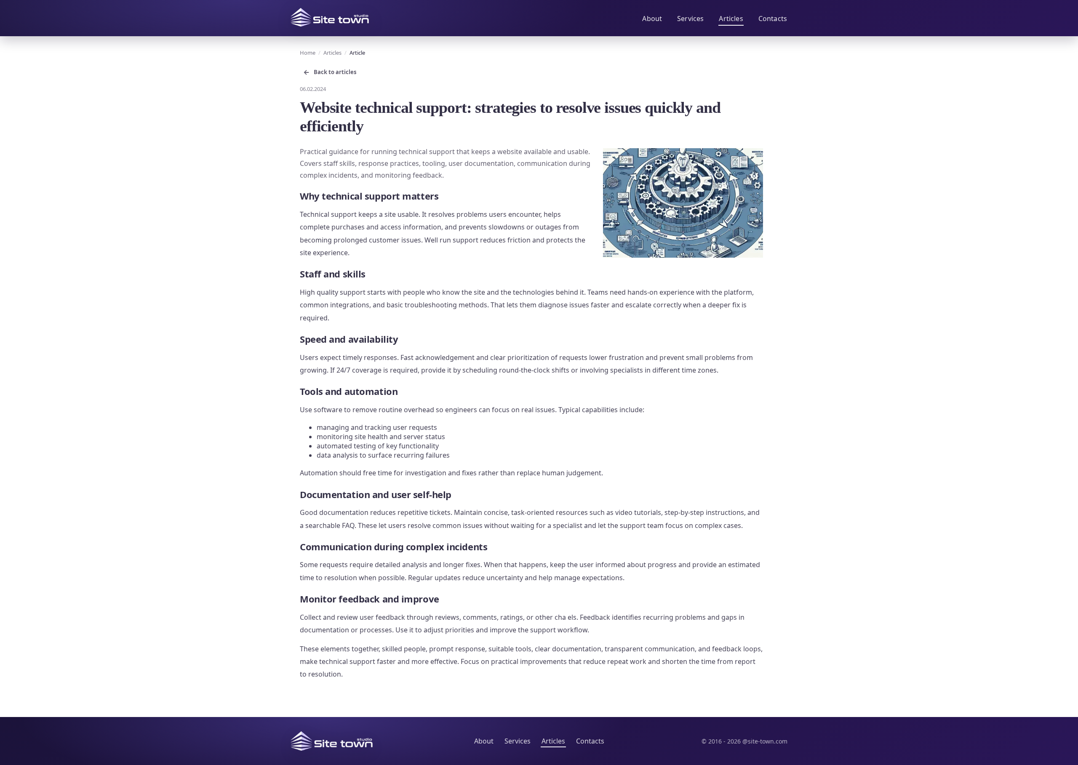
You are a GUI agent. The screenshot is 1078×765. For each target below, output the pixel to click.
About (652, 18)
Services (690, 18)
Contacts (772, 18)
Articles (731, 18)
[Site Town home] (330, 17)
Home (307, 52)
